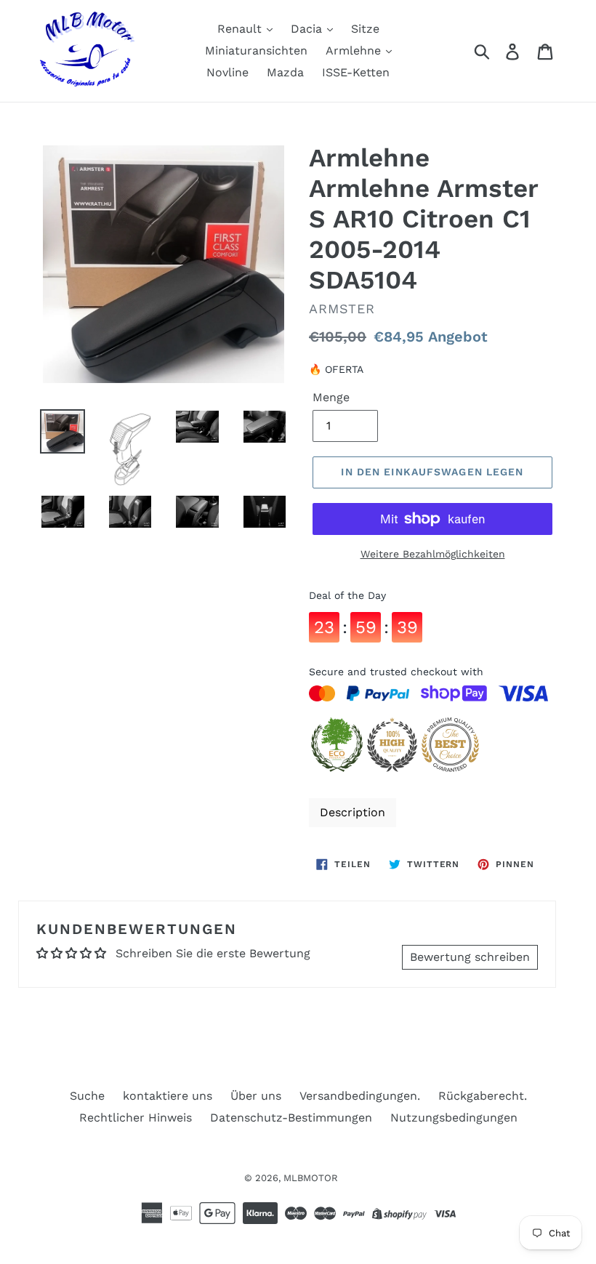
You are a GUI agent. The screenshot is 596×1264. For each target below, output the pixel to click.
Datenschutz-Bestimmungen (291, 1117)
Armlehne (355, 50)
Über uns (255, 1096)
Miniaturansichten (256, 50)
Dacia (308, 29)
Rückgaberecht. (482, 1096)
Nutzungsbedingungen (454, 1117)
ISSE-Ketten (356, 72)
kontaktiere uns (167, 1096)
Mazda (285, 72)
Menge (331, 397)
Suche (87, 1096)
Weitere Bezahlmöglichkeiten (433, 554)
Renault (241, 29)
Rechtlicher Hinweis (135, 1117)
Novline (227, 72)
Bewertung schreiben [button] (470, 957)
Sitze (365, 29)
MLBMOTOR (310, 1177)
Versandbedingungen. (359, 1096)
